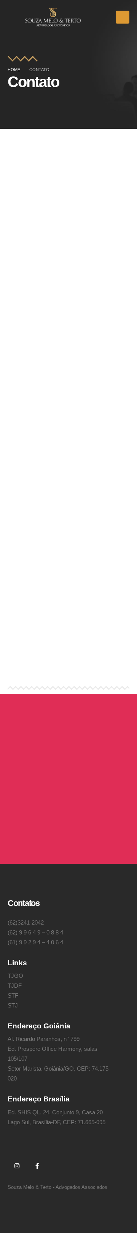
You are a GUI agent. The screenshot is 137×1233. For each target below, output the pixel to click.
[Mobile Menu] (122, 17)
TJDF (15, 985)
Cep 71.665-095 (69, 661)
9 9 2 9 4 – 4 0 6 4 (41, 942)
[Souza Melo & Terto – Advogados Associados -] (53, 17)
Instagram (17, 1166)
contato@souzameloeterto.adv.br (68, 210)
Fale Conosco (44, 825)
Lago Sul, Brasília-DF (69, 651)
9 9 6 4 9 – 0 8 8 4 (41, 932)
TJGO (15, 975)
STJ (13, 1005)
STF (13, 995)
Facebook (37, 1166)
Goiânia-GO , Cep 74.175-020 (68, 477)
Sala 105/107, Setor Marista (68, 467)
